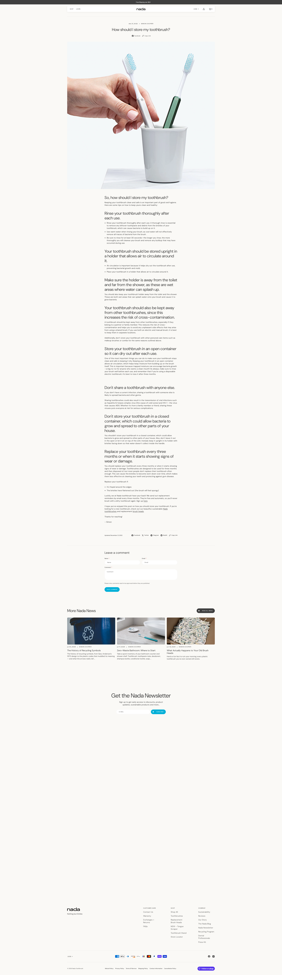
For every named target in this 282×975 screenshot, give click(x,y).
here (145, 501)
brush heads (138, 511)
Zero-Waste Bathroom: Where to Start (136, 650)
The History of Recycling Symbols (84, 650)
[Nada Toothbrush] (141, 9)
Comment (108, 567)
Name (106, 558)
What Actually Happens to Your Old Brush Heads (187, 652)
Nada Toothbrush (77, 968)
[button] (203, 9)
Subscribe (160, 712)
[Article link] (91, 631)
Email (143, 558)
